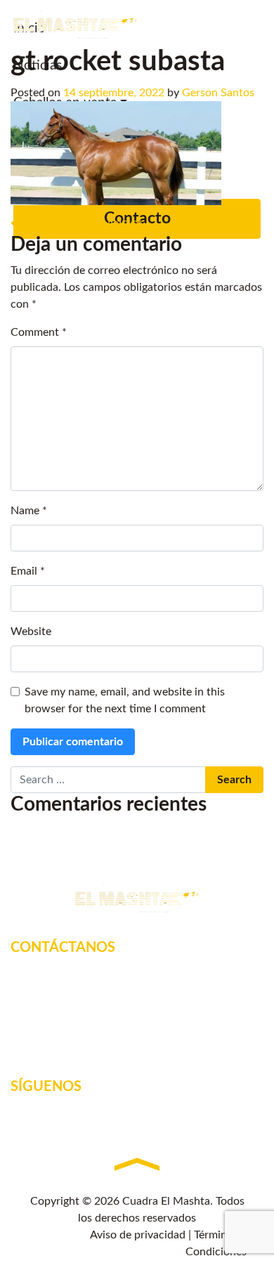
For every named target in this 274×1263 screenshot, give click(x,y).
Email (28, 571)
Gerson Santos (218, 92)
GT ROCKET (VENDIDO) (80, 224)
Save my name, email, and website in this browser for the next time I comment (125, 700)
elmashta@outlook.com (87, 1037)
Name (29, 510)
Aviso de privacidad (137, 1235)
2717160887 (61, 1017)
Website (31, 631)
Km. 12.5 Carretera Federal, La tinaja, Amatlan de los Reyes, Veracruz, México (143, 990)
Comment (39, 332)
